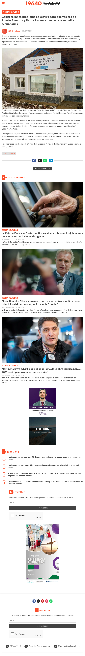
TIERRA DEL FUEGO (11, 12)
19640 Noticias (14, 31)
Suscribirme (43, 508)
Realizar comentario (42, 168)
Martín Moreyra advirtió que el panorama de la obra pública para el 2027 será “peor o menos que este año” (42, 370)
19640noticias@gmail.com (68, 646)
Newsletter (17, 492)
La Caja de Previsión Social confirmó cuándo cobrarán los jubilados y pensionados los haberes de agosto (42, 234)
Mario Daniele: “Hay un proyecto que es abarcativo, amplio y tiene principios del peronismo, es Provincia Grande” (41, 302)
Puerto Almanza (9, 153)
